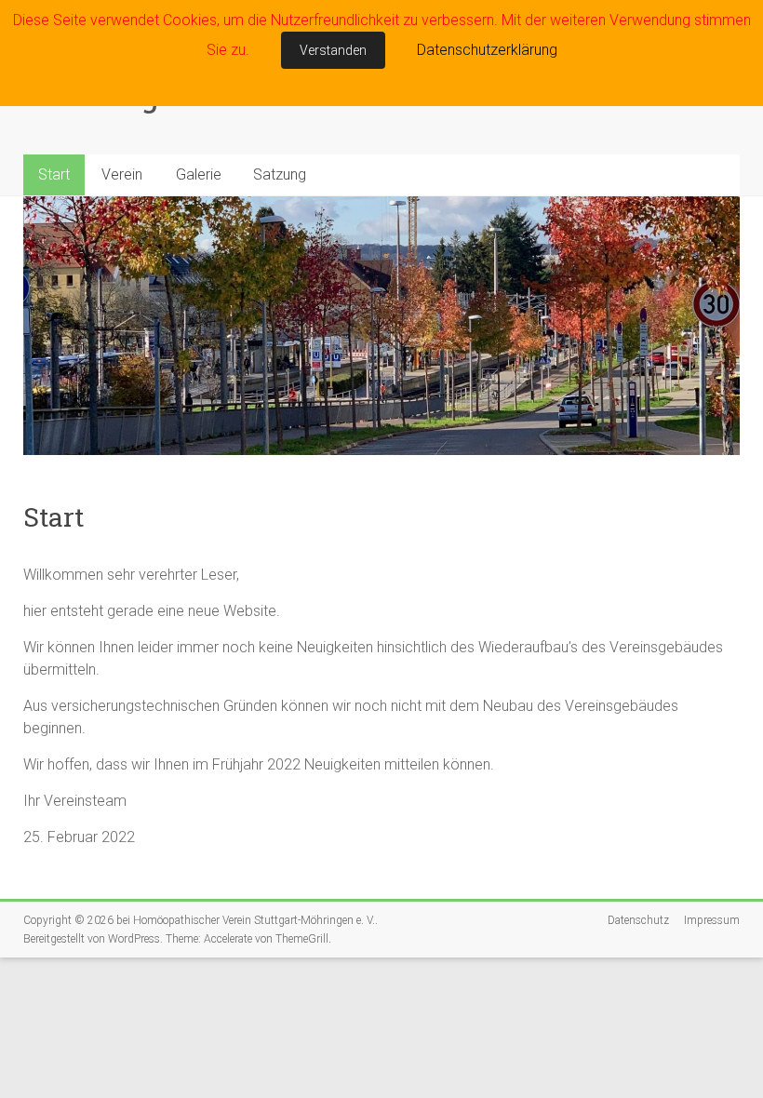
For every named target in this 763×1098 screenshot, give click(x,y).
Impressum (712, 920)
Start (54, 174)
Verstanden (333, 50)
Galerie (198, 174)
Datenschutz (638, 920)
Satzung (279, 174)
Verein (121, 174)
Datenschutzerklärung (487, 50)
